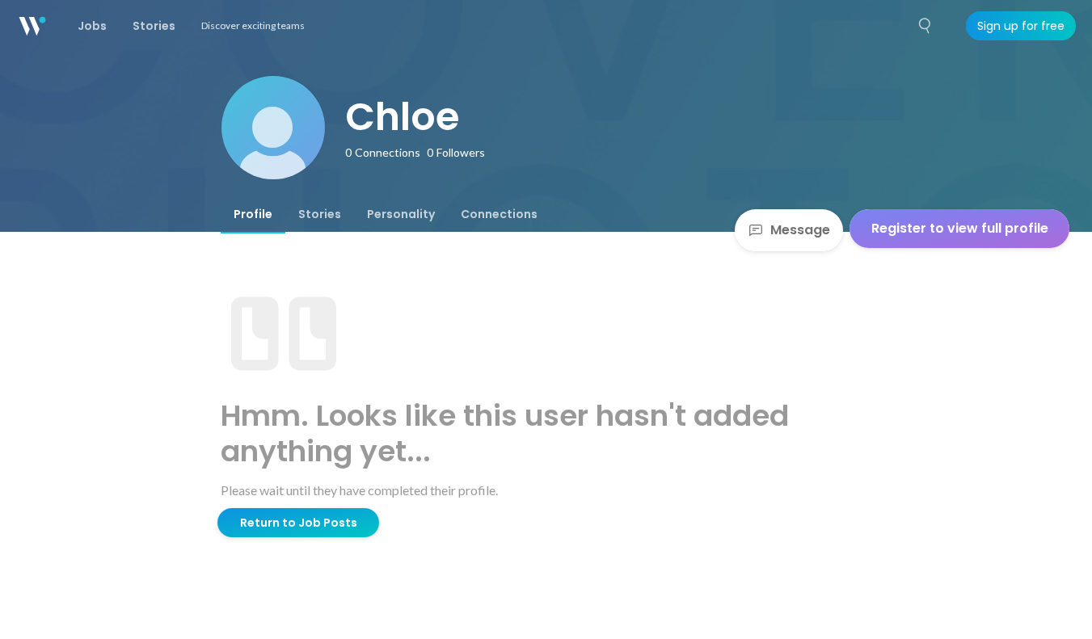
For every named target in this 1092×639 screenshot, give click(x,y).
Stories (319, 214)
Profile (253, 214)
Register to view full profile (959, 228)
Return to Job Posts (298, 523)
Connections (499, 214)
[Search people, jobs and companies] (925, 26)
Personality (401, 214)
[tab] (253, 214)
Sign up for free (1021, 26)
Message (800, 230)
